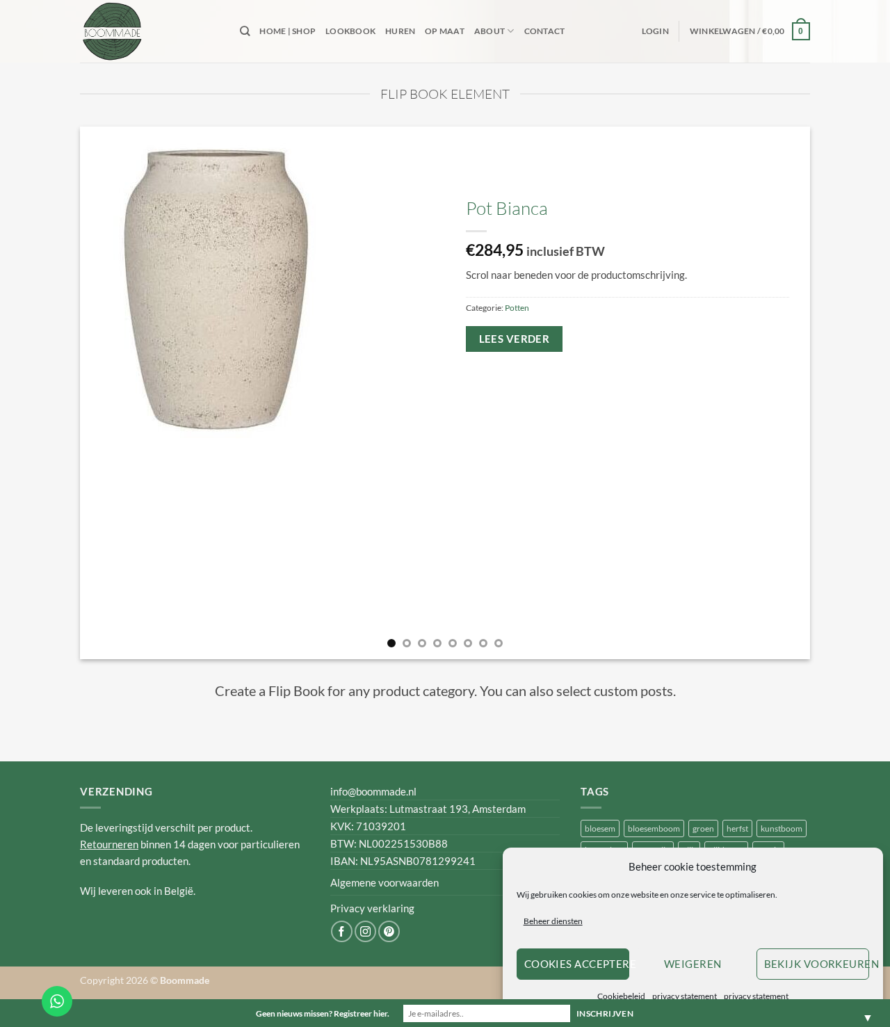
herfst (737, 828)
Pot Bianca (507, 208)
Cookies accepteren (576, 963)
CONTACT (544, 31)
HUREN (400, 31)
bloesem (600, 828)
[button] (655, 31)
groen (703, 828)
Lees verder (514, 339)
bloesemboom (654, 828)
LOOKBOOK (350, 31)
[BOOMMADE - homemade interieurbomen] (149, 31)
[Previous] (111, 392)
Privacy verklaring (372, 908)
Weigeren (693, 963)
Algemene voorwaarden (384, 882)
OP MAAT (444, 31)
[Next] (778, 392)
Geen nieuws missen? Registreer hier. (322, 1013)
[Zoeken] (245, 31)
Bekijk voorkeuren (816, 963)
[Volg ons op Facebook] (342, 931)
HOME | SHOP (287, 31)
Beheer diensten (553, 921)
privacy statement (684, 996)
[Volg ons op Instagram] (365, 931)
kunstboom (781, 828)
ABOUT (489, 31)
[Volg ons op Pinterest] (389, 931)
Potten (517, 307)
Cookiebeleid (621, 996)
